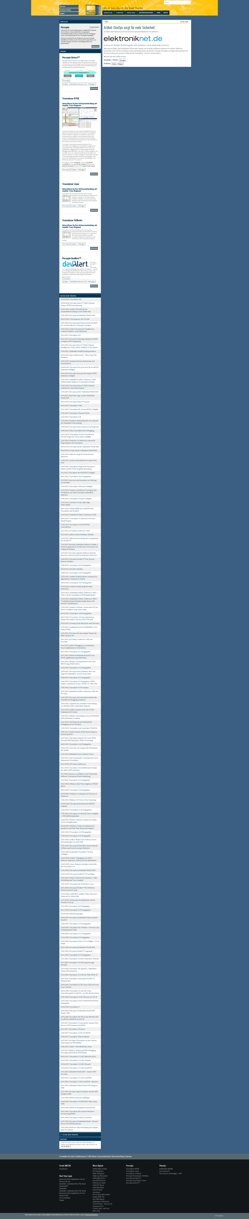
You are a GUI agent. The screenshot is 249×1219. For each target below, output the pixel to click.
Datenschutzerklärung (118, 1156)
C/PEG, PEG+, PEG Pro (101, 1208)
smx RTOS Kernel (99, 1180)
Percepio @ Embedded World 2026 (82, 315)
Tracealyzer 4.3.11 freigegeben (81, 810)
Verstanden (219, 1216)
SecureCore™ (164, 1171)
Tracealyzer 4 (74, 1007)
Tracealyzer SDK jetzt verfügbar (81, 486)
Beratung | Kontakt (65, 10)
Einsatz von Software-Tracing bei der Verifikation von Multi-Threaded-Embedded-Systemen (79, 492)
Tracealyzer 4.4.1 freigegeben (79, 780)
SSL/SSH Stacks (98, 1199)
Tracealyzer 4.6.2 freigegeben (80, 613)
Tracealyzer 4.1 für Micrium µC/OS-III (83, 997)
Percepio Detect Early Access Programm (84, 427)
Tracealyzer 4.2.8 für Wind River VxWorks (84, 959)
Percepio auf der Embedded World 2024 (84, 447)
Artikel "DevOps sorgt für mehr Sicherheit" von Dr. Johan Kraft (138, 45)
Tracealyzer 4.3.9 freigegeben (80, 832)
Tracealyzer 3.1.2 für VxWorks (80, 1060)
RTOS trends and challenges (79, 1098)
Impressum (128, 1156)
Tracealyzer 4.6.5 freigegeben (80, 565)
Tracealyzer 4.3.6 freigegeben (80, 910)
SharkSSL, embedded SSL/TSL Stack (72, 1184)
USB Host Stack (98, 1187)
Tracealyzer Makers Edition (79, 1037)
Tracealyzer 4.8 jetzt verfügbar (81, 499)
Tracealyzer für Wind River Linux (82, 884)
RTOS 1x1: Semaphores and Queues (82, 1108)
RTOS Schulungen (76, 914)
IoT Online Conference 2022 (79, 531)
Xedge (61, 1200)
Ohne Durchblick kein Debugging (82, 431)
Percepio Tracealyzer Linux (136, 1180)
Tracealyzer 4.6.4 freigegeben (80, 573)
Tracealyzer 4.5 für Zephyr (79, 687)
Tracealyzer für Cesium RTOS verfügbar (84, 409)
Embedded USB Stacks (101, 1201)
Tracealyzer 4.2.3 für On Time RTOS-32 (83, 975)
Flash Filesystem (98, 1173)
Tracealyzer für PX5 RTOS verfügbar (82, 473)
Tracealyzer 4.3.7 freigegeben (79, 906)
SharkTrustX (63, 1195)
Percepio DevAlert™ (133, 1178)
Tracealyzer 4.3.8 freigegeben (80, 836)
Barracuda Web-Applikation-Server (72, 1179)
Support (62, 13)
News (165, 13)
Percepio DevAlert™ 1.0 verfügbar (82, 874)
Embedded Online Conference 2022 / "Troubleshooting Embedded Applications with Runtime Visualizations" (79, 601)
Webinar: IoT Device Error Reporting (82, 800)
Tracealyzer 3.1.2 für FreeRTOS (80, 1068)
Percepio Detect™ (67, 60)
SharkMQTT (63, 1186)
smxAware (96, 1192)
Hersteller (108, 13)
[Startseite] (93, 10)
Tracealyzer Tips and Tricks (79, 413)
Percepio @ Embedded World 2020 (82, 870)
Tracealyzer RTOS (132, 1169)
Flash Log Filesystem (100, 1176)
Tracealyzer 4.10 (75, 417)
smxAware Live (98, 1206)
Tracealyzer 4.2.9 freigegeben (80, 955)
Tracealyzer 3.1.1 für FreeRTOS (81, 1078)
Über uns (62, 6)
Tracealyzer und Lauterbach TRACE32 (83, 728)
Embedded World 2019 (71, 271)
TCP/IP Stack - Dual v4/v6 (102, 1204)
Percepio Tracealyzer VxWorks (137, 1176)
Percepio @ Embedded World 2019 (82, 947)
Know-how (131, 13)
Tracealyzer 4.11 (75, 335)
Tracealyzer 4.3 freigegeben (80, 937)
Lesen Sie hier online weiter (115, 57)
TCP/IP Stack (98, 1190)
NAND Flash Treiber (100, 1169)
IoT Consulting (64, 1198)
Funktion (119, 13)
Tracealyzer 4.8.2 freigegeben (80, 476)
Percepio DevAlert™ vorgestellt (80, 951)
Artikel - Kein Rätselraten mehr (80, 1047)
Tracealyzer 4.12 (76, 299)
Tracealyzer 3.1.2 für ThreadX (80, 1064)
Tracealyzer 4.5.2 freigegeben (80, 668)
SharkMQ (62, 1188)
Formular (89, 1142)
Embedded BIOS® (166, 1169)
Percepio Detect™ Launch (79, 402)
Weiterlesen (95, 46)
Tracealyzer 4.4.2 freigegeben (80, 744)
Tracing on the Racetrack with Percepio (84, 623)
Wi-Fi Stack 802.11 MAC (101, 1194)
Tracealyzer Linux (132, 1171)
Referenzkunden (146, 13)
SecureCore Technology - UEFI (170, 1173)
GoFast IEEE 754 (98, 1197)
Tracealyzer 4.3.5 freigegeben (80, 924)
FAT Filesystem (98, 1171)
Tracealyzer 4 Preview (77, 1029)
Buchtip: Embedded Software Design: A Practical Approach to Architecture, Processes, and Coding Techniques (79, 546)
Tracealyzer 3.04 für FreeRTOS (80, 1117)
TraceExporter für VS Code (80, 319)
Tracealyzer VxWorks (133, 1173)
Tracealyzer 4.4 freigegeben (80, 790)
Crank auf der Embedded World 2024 (83, 450)
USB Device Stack (99, 1183)
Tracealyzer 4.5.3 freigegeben (79, 652)
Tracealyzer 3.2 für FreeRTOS (79, 1033)
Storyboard (63, 1169)
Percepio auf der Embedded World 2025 (84, 392)
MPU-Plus (96, 1211)
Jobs (158, 13)
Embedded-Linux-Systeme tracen (81, 754)
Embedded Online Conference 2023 (83, 515)
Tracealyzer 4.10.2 (75, 405)
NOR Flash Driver (99, 1178)
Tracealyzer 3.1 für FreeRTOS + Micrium (83, 1082)
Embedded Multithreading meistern (83, 351)
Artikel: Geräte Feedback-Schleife (81, 534)
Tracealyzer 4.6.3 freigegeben (80, 583)
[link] (80, 1134)
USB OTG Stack (98, 1185)
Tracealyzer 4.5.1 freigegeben (79, 678)
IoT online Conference (78, 764)
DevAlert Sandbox (76, 569)
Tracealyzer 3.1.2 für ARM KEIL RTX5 (83, 1056)
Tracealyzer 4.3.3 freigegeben (80, 934)
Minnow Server (65, 1181)
